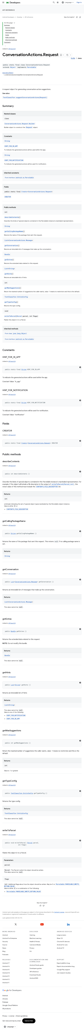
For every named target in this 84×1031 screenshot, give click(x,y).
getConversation (11, 245)
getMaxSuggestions (12, 288)
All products (6, 1009)
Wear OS (60, 938)
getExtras (8, 260)
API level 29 (12, 49)
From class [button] (16, 333)
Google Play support (63, 970)
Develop (19, 17)
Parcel (19, 316)
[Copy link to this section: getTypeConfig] (19, 781)
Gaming (32, 935)
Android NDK (34, 978)
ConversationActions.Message (20, 240)
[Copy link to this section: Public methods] (23, 454)
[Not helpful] (80, 17)
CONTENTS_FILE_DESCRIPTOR (47, 487)
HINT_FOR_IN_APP (11, 146)
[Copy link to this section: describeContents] (21, 461)
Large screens (61, 935)
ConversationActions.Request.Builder (20, 124)
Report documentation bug (65, 966)
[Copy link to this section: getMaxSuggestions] (23, 731)
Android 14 (6, 973)
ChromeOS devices (63, 941)
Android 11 (5, 983)
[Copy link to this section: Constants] (17, 350)
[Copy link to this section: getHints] (13, 672)
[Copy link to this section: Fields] (11, 424)
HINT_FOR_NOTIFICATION (14, 160)
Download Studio (35, 975)
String (7, 141)
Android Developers (8, 17)
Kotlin (73, 58)
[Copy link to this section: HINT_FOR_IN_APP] (22, 357)
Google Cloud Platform (10, 1005)
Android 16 (6, 966)
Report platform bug (63, 963)
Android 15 (6, 970)
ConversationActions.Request (40, 192)
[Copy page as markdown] (67, 55)
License (11, 1016)
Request (29, 127)
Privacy (32, 948)
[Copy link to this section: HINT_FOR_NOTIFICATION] (30, 390)
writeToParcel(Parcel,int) (63, 484)
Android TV (60, 948)
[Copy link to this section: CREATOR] (14, 431)
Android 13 (5, 976)
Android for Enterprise (9, 938)
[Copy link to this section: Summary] (16, 106)
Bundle (7, 254)
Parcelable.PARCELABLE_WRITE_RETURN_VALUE (24, 892)
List (6, 240)
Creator (24, 192)
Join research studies (63, 973)
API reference (8, 10)
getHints (8, 274)
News (4, 948)
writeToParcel (10, 316)
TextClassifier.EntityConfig (16, 297)
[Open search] (54, 2)
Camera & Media (35, 945)
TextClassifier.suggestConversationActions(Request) (25, 97)
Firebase (5, 1002)
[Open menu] (3, 2)
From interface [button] (19, 178)
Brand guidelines (21, 1016)
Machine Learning (35, 938)
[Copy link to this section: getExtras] (14, 619)
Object (12, 67)
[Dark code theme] (80, 367)
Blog (3, 951)
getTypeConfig (10, 302)
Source (4, 945)
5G (31, 951)
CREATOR (8, 197)
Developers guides (36, 968)
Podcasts (5, 954)
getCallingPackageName (14, 231)
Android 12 (6, 979)
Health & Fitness (35, 941)
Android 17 (6, 963)
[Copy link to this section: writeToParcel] (18, 830)
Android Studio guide (37, 965)
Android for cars (62, 945)
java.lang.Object (7, 73)
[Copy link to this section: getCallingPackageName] (28, 521)
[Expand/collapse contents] (14, 23)
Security (5, 941)
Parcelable (31, 67)
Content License (59, 912)
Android (5, 935)
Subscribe (29, 1021)
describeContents (12, 217)
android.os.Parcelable (25, 178)
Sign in (79, 2)
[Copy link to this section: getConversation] (20, 569)
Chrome (5, 999)
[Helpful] (76, 17)
